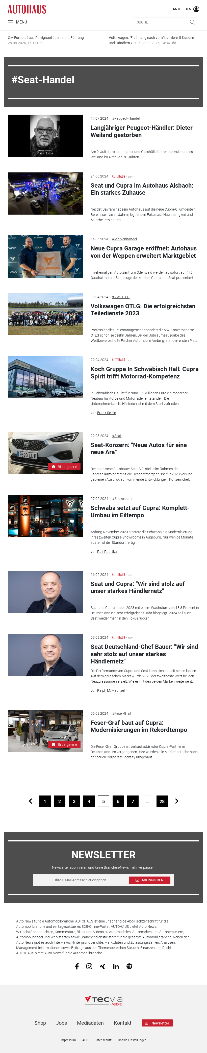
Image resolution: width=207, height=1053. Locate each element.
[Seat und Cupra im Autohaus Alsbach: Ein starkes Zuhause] (45, 193)
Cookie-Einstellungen (132, 1040)
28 (162, 801)
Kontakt (123, 1023)
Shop (40, 1023)
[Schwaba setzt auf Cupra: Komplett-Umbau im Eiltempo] (45, 516)
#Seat (116, 436)
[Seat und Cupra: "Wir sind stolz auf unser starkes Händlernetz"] (45, 592)
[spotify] (129, 966)
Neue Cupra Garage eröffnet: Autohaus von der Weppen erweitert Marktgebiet (144, 252)
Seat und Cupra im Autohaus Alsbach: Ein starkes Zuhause (142, 189)
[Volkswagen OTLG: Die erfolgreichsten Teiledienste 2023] (45, 314)
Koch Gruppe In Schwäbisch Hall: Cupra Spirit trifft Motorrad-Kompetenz (145, 373)
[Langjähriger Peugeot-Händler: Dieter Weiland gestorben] (45, 136)
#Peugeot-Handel (126, 118)
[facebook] (77, 966)
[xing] (103, 966)
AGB (85, 1040)
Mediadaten (90, 1023)
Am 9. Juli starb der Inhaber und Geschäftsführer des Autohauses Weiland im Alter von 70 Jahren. (142, 154)
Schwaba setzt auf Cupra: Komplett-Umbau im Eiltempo (140, 511)
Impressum (68, 1040)
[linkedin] (116, 966)
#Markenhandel (124, 239)
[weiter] (177, 801)
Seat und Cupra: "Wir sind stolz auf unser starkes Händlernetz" (138, 587)
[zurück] (30, 801)
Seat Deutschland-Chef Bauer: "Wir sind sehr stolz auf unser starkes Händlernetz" (144, 654)
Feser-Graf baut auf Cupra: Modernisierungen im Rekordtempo (139, 726)
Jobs (61, 1023)
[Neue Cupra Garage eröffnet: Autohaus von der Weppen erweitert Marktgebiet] (45, 256)
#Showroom (122, 499)
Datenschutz (103, 1040)
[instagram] (89, 966)
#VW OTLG (121, 297)
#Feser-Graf (121, 713)
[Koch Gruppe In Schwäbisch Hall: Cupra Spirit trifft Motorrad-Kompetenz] (45, 377)
